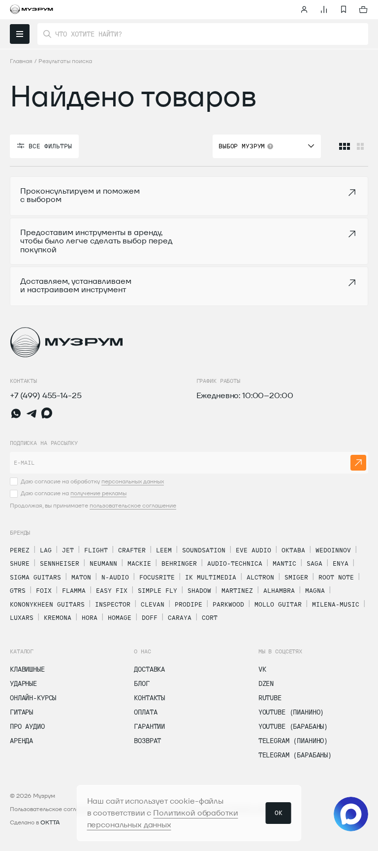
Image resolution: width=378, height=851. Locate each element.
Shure (20, 563)
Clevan (152, 604)
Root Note (336, 577)
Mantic (284, 563)
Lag (46, 550)
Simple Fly (157, 590)
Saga (314, 563)
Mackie (139, 563)
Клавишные (27, 669)
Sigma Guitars (35, 577)
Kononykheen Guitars (47, 604)
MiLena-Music (335, 604)
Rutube (270, 697)
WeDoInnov (333, 550)
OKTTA (50, 822)
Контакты (149, 697)
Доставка (149, 669)
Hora (89, 617)
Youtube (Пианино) (291, 712)
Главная (21, 61)
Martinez (237, 590)
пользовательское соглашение (133, 505)
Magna (315, 590)
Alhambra (279, 590)
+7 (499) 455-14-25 (45, 395)
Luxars (21, 617)
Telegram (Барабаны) (295, 754)
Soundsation (203, 550)
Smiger (296, 577)
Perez (20, 550)
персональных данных (132, 481)
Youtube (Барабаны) (293, 726)
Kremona (57, 617)
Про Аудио (27, 726)
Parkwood (228, 604)
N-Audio (115, 577)
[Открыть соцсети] (351, 814)
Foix (44, 590)
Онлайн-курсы (33, 697)
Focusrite (157, 577)
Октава (293, 550)
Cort (210, 617)
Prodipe (188, 604)
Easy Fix (111, 590)
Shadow (199, 590)
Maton (81, 577)
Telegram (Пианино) (293, 740)
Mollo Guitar (278, 604)
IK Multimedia (210, 577)
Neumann (103, 563)
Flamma (74, 590)
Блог (141, 683)
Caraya (179, 617)
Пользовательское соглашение (53, 809)
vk (262, 669)
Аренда (21, 740)
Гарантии (149, 726)
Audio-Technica (234, 563)
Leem (164, 550)
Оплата (145, 712)
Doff (150, 617)
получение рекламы (98, 493)
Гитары (21, 712)
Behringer (179, 563)
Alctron (260, 577)
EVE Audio (253, 550)
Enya (340, 563)
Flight (96, 550)
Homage (119, 617)
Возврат (147, 740)
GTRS (18, 590)
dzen (266, 683)
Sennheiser (59, 563)
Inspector (112, 604)
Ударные (23, 683)
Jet (68, 550)
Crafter (132, 550)
